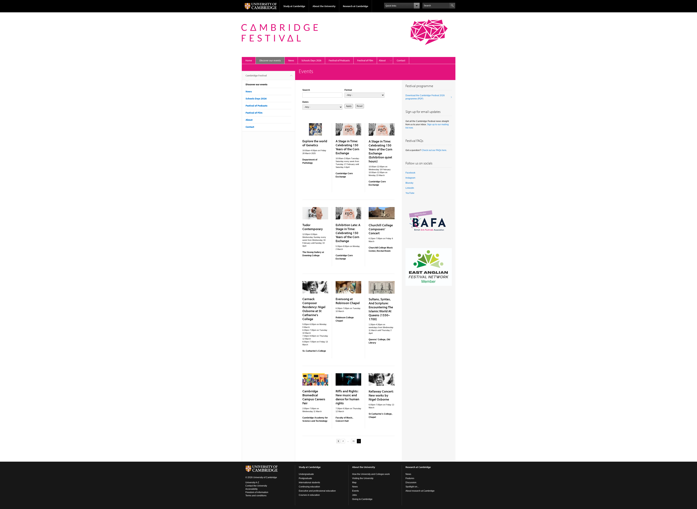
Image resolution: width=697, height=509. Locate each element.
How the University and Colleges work (371, 474)
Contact (401, 60)
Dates (305, 102)
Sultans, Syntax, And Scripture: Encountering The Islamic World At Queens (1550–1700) (381, 309)
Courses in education (309, 495)
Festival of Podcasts (339, 60)
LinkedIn (409, 188)
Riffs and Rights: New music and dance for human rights (347, 397)
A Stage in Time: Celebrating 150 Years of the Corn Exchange (347, 147)
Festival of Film (365, 60)
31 (353, 441)
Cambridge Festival (256, 75)
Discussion (410, 482)
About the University (324, 6)
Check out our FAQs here (434, 150)
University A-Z (252, 482)
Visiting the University (362, 478)
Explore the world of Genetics (314, 143)
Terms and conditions (255, 495)
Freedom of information (256, 492)
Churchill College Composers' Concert (381, 229)
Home (248, 60)
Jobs (354, 495)
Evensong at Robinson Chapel (348, 301)
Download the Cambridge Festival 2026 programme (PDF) (425, 97)
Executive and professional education (317, 491)
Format (348, 90)
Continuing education (309, 486)
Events (355, 491)
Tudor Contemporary (312, 227)
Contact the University (256, 486)
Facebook (410, 172)
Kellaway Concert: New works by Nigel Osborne (381, 395)
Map (354, 482)
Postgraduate (305, 478)
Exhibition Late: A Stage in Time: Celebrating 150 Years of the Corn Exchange (348, 233)
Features (409, 478)
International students (309, 482)
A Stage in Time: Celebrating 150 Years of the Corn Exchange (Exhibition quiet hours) (380, 151)
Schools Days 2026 (311, 60)
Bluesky (409, 183)
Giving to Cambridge (362, 499)
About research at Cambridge (420, 491)
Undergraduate (306, 474)
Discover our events (270, 60)
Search (306, 90)
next (359, 441)
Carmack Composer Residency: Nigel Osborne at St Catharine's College (313, 309)
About (382, 60)
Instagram (410, 178)
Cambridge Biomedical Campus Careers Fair (313, 397)
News (291, 60)
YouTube (409, 193)
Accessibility (251, 489)
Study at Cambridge (294, 6)
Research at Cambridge (355, 6)
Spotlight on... (412, 486)
